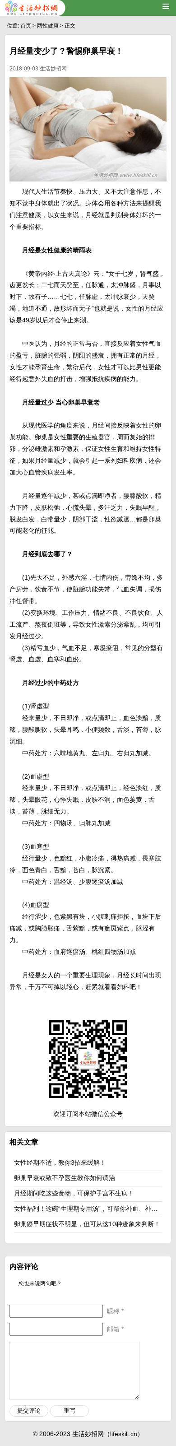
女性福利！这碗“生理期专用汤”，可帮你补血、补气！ (89, 1208)
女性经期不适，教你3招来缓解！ (60, 1162)
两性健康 (48, 26)
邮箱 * (115, 1329)
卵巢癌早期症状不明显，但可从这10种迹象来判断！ (87, 1223)
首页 (25, 26)
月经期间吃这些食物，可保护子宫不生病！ (74, 1193)
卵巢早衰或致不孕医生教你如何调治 (64, 1177)
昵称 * (115, 1311)
